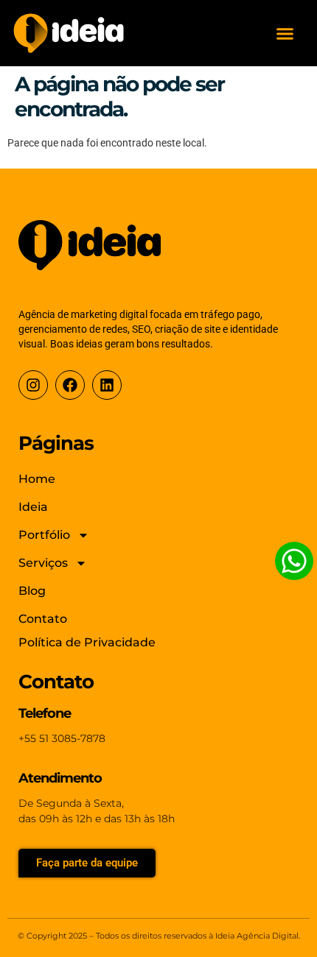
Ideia (33, 507)
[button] (285, 33)
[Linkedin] (107, 385)
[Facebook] (70, 385)
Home (36, 479)
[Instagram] (33, 385)
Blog (32, 591)
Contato (42, 619)
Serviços (43, 563)
